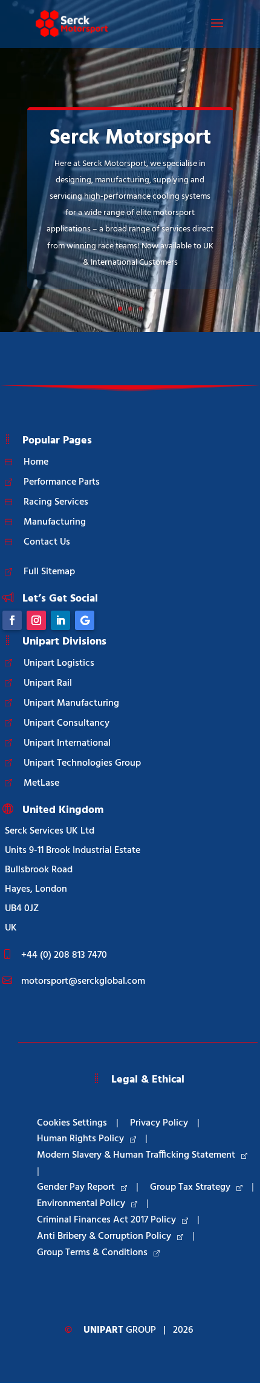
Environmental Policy (81, 1204)
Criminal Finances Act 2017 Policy (106, 1220)
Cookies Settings (72, 1123)
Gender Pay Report (76, 1187)
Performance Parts (62, 482)
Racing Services (56, 502)
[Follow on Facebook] (12, 620)
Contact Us (47, 542)
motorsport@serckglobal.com (83, 981)
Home (36, 462)
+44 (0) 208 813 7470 (64, 955)
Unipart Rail (48, 683)
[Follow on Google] (84, 620)
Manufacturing (55, 522)
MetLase (41, 783)
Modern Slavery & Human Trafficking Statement (136, 1155)
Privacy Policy (159, 1123)
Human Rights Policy (80, 1139)
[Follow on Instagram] (36, 620)
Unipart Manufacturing (71, 703)
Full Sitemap (49, 572)
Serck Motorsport (130, 138)
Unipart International (67, 743)
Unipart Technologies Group (82, 763)
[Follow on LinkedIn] (60, 620)
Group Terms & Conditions (92, 1253)
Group (119, 1330)
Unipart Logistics (59, 663)
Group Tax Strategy (190, 1187)
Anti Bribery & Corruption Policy (104, 1236)
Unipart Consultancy (66, 723)
